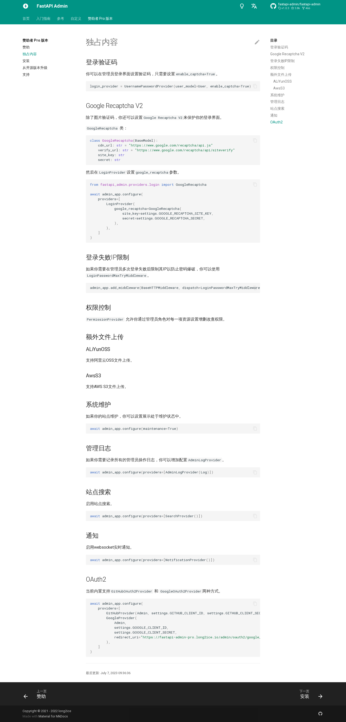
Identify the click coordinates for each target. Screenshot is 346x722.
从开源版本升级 (35, 68)
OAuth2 (276, 122)
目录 (273, 40)
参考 (60, 18)
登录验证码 (279, 47)
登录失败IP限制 (282, 61)
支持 (26, 74)
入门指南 (43, 18)
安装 (26, 61)
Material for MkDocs (53, 716)
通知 (273, 115)
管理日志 (277, 102)
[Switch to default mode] (242, 6)
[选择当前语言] (254, 6)
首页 (26, 18)
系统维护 (277, 95)
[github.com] (320, 714)
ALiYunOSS (282, 81)
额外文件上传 (281, 74)
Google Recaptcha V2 (287, 54)
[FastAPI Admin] (26, 6)
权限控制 (277, 68)
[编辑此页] (257, 42)
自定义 (76, 18)
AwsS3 (279, 88)
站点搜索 (277, 108)
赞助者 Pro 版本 (100, 18)
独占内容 (30, 54)
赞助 (26, 47)
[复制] (255, 86)
